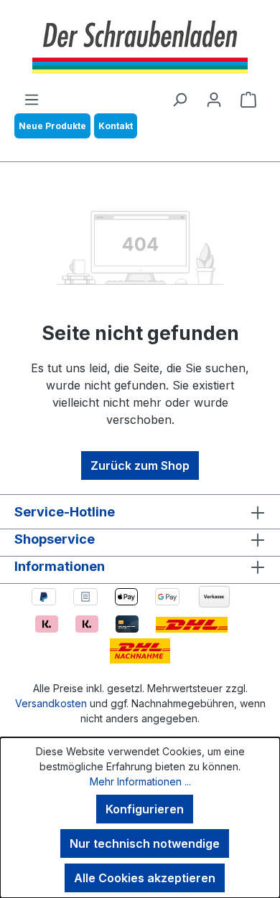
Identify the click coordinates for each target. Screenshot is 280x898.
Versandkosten (51, 703)
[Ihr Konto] (214, 99)
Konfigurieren (145, 809)
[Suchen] (179, 99)
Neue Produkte (52, 125)
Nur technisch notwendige (145, 843)
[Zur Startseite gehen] (140, 45)
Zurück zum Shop (140, 465)
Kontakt (115, 125)
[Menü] (31, 99)
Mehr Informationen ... (140, 781)
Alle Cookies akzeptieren (144, 878)
